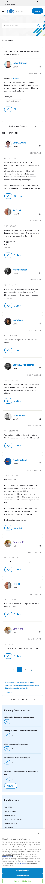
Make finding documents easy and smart (19, 717)
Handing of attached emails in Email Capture (20, 731)
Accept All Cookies (22, 870)
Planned (7, 828)
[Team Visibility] (35, 126)
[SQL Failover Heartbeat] (31, 126)
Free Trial (36, 2)
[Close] (38, 833)
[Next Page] (31, 670)
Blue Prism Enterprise (12, 101)
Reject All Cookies (22, 876)
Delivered (16, 79)
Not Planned (8, 823)
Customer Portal (12, 2)
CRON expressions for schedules (16, 744)
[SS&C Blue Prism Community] (16, 11)
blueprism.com (10, 5)
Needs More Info (10, 811)
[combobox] (22, 25)
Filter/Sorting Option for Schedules (17, 758)
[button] (8, 109)
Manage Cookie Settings (22, 881)
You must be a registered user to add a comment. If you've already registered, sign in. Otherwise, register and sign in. (22, 685)
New (5, 807)
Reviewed (7, 815)
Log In (37, 11)
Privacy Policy (22, 863)
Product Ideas (8, 40)
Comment (8, 692)
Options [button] (41, 40)
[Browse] (4, 11)
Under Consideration (11, 819)
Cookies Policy (7, 856)
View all (10, 786)
